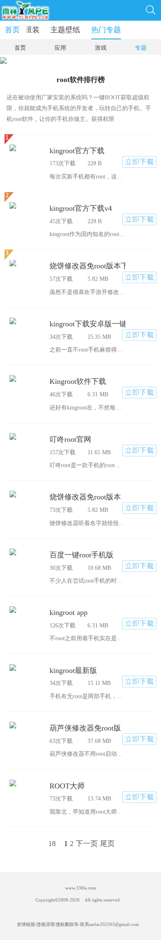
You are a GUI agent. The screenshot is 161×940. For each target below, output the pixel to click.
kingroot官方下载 (77, 151)
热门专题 (106, 30)
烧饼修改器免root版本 (85, 497)
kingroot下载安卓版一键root (87, 324)
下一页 (87, 843)
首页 (12, 30)
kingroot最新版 (73, 670)
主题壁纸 (65, 30)
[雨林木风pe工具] (26, 10)
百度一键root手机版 (82, 555)
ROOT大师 (67, 786)
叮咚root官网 (70, 439)
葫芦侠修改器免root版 (85, 728)
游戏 (101, 47)
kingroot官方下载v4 (81, 208)
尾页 (107, 843)
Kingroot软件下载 (78, 381)
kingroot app (69, 612)
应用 (60, 47)
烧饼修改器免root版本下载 (87, 266)
